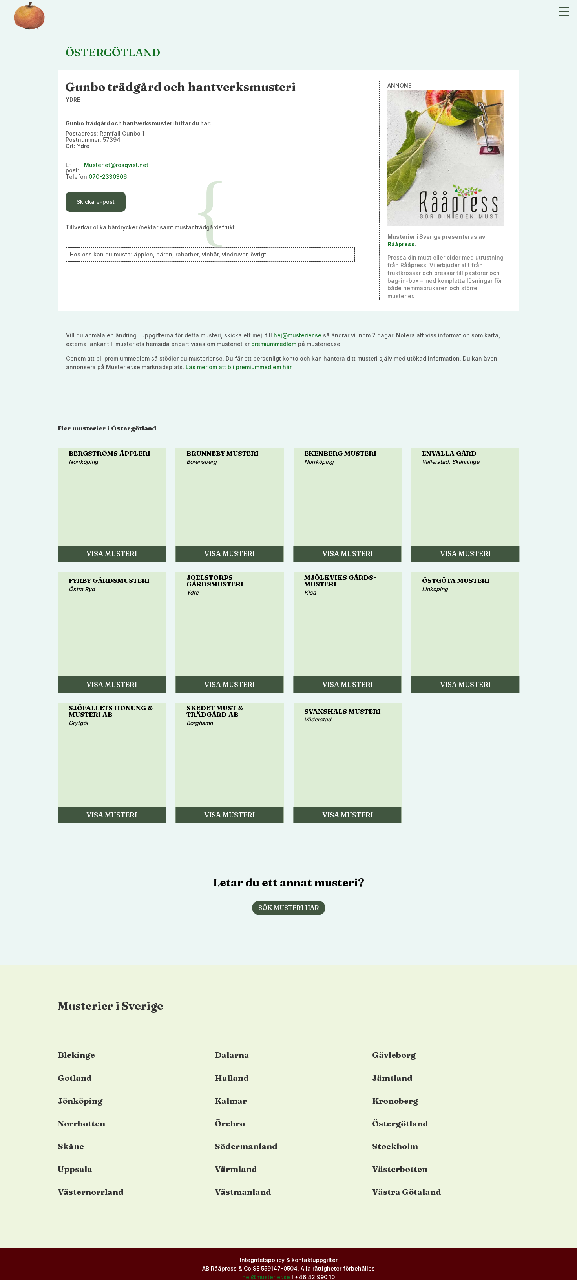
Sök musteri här (288, 908)
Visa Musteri (111, 553)
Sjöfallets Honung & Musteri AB (111, 711)
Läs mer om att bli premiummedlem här (238, 367)
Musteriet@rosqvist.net (116, 165)
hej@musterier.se (297, 335)
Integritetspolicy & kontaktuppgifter (289, 1259)
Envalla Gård (449, 453)
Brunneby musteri (222, 453)
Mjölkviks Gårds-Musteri (340, 580)
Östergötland (113, 52)
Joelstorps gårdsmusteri (214, 580)
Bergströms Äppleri (109, 453)
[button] (564, 12)
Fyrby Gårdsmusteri (109, 580)
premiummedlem (273, 344)
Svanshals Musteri (342, 711)
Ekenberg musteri (340, 453)
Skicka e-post (96, 201)
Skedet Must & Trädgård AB (214, 711)
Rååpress (401, 244)
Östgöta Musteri (455, 580)
